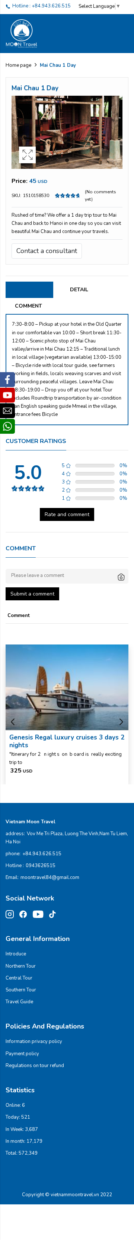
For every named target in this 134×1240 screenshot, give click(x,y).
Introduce (16, 954)
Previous (13, 722)
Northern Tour (21, 966)
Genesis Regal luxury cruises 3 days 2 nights (66, 741)
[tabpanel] (67, 132)
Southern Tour (21, 990)
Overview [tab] (29, 289)
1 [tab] (67, 160)
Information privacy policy (34, 1041)
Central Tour (19, 978)
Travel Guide (19, 1001)
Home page (18, 65)
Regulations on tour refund (35, 1065)
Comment (28, 305)
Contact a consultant (46, 250)
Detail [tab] (79, 289)
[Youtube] (7, 395)
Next (121, 722)
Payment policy (22, 1053)
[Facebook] (7, 379)
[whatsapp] (7, 426)
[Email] (7, 410)
